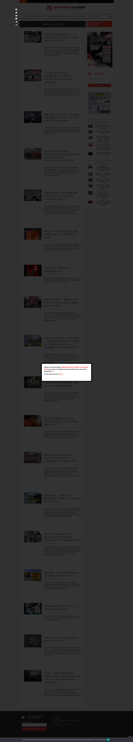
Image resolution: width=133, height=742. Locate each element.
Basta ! (61, 374)
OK (108, 739)
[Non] (131, 739)
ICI (53, 371)
